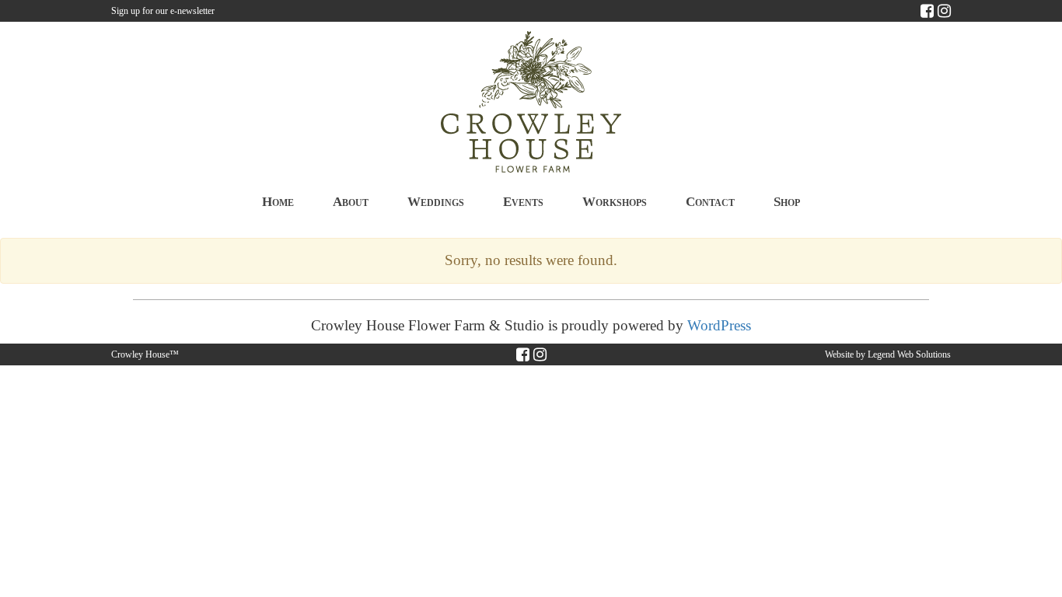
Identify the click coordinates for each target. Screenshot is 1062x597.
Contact (710, 201)
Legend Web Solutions (909, 354)
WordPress (719, 325)
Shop (787, 201)
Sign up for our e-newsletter (163, 10)
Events (523, 201)
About (351, 201)
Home (278, 201)
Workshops (614, 201)
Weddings (435, 201)
